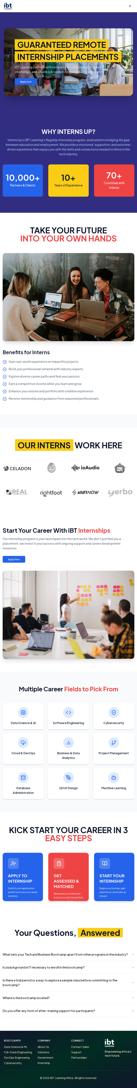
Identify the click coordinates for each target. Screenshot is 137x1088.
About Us (43, 1047)
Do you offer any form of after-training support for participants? (49, 1011)
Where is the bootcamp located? (26, 998)
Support (76, 1052)
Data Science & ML (15, 1047)
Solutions (43, 1052)
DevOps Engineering (17, 1057)
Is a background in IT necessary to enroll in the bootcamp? (44, 967)
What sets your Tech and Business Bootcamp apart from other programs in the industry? (65, 954)
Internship (44, 1063)
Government (45, 1057)
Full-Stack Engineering (18, 1052)
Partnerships (79, 1057)
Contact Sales (80, 1047)
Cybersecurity (13, 1063)
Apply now (26, 81)
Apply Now (14, 559)
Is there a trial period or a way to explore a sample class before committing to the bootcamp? (60, 982)
